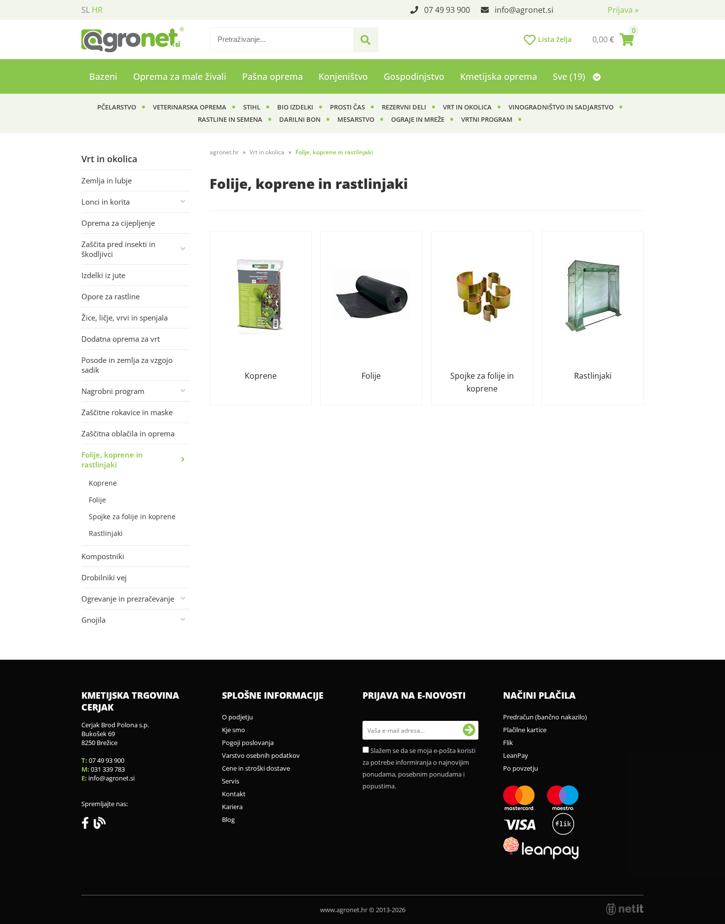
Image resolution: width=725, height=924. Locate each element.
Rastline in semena (230, 119)
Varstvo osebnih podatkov (261, 755)
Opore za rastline (110, 296)
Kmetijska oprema (498, 76)
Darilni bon (300, 119)
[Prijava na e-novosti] (469, 730)
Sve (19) (570, 76)
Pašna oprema (272, 76)
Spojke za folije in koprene (132, 516)
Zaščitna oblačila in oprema (128, 433)
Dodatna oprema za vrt (120, 339)
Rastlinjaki (106, 533)
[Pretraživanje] (365, 40)
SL (85, 9)
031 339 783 (108, 769)
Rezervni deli (404, 107)
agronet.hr (224, 152)
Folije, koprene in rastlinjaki (112, 459)
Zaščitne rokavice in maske (127, 412)
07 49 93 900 (447, 9)
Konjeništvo (343, 76)
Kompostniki (102, 556)
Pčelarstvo (116, 107)
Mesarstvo (355, 119)
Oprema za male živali (179, 76)
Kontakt (234, 793)
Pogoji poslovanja (248, 742)
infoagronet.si (524, 9)
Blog (228, 819)
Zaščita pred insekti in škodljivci (118, 249)
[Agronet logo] (132, 39)
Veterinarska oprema (189, 107)
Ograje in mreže (417, 119)
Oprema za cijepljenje (118, 223)
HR (97, 9)
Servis (230, 781)
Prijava (623, 9)
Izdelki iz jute (103, 275)
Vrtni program (486, 119)
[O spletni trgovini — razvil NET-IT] (625, 909)
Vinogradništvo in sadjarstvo (561, 107)
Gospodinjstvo (414, 76)
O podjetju (237, 716)
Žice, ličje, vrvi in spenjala (124, 317)
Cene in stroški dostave (256, 768)
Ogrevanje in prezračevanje (127, 599)
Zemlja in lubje (106, 180)
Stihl (251, 107)
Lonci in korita (105, 202)
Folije (97, 499)
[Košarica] (613, 39)
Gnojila (93, 620)
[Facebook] (87, 824)
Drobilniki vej (104, 577)
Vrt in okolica (467, 107)
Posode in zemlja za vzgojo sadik (127, 365)
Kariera (232, 806)
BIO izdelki (295, 107)
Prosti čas (347, 107)
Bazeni (103, 76)
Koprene (103, 483)
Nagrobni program (113, 391)
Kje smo (233, 729)
